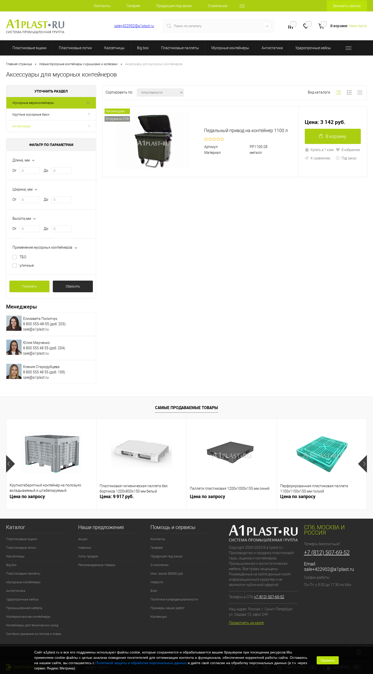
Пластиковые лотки (75, 48)
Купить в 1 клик (322, 149)
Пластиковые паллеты (180, 48)
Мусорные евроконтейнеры (33, 103)
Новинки (84, 548)
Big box (143, 48)
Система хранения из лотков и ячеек (33, 634)
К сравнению (320, 157)
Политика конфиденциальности (174, 599)
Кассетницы (114, 48)
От (14, 171)
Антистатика (272, 48)
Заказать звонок (347, 6)
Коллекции (158, 616)
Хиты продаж (88, 556)
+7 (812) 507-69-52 (90, 25)
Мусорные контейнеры (230, 48)
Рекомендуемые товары (96, 565)
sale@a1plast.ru (36, 329)
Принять (328, 660)
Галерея (133, 6)
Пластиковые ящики (29, 48)
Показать (29, 286)
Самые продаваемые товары (186, 407)
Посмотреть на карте (246, 623)
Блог (153, 591)
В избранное (351, 149)
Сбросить (73, 286)
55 (88, 103)
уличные (27, 265)
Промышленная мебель (24, 608)
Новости (156, 582)
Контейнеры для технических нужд (32, 625)
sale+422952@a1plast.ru (134, 26)
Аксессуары (21, 126)
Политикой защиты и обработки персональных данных (141, 663)
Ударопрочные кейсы (313, 48)
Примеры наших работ (167, 608)
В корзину (336, 136)
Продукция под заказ (174, 6)
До (46, 171)
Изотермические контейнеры (28, 616)
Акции (82, 539)
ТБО (23, 257)
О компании (217, 6)
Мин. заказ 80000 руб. (166, 573)
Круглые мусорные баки (30, 114)
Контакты (102, 6)
